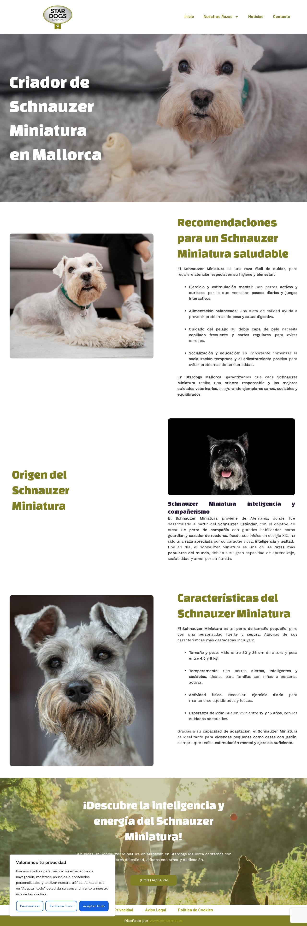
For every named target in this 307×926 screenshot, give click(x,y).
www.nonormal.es (166, 920)
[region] (62, 885)
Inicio (189, 16)
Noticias (255, 16)
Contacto (281, 16)
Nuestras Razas (218, 16)
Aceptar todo (94, 906)
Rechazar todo (61, 906)
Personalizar (30, 906)
